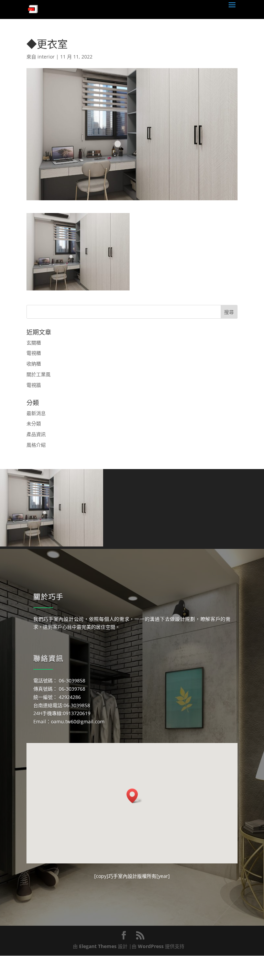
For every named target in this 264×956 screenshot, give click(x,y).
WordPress (151, 946)
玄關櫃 (33, 342)
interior (46, 56)
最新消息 (36, 413)
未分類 (33, 423)
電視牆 (33, 385)
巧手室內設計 (122, 876)
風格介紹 (36, 445)
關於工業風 (38, 374)
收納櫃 (33, 363)
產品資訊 (36, 434)
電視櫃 (33, 353)
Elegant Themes (98, 946)
